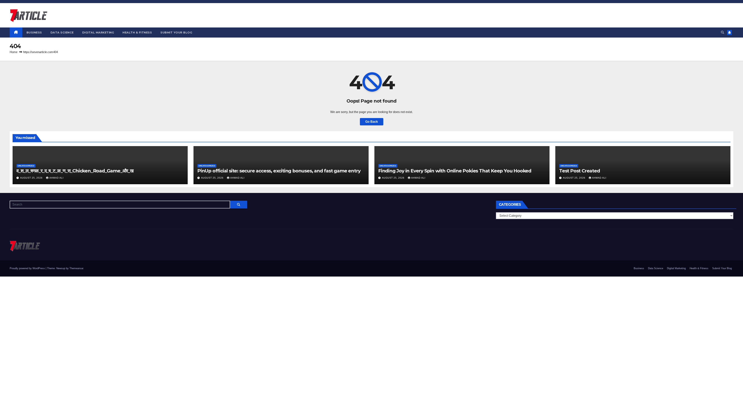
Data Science (62, 32)
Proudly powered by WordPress (28, 268)
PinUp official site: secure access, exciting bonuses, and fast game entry (278, 171)
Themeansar (76, 268)
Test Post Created (579, 171)
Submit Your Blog (176, 32)
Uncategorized (26, 166)
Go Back (371, 121)
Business (34, 32)
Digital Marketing (98, 32)
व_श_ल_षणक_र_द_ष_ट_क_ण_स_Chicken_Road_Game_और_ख (75, 171)
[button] (722, 32)
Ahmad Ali (56, 177)
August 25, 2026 (31, 177)
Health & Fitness (137, 32)
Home (13, 52)
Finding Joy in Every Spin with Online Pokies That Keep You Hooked (454, 171)
